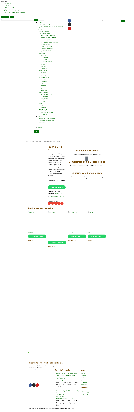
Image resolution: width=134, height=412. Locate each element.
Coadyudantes (45, 57)
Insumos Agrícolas (46, 41)
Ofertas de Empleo (46, 44)
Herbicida (43, 66)
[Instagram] (69, 24)
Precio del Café (8, 5)
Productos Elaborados (47, 48)
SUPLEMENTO (43, 109)
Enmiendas (44, 59)
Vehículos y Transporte (47, 50)
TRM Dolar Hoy (8, 3)
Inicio (27, 141)
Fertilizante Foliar (45, 63)
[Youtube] (69, 28)
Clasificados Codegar (45, 33)
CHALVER (70, 233)
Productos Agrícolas (46, 46)
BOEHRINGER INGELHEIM (58, 196)
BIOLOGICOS (44, 98)
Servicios (40, 116)
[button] (49, 203)
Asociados (40, 29)
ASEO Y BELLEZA (44, 70)
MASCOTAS (47, 141)
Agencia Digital (67, 408)
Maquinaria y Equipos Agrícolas (49, 42)
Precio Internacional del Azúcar (12, 11)
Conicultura (44, 81)
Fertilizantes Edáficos (46, 61)
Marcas (39, 124)
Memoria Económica (44, 24)
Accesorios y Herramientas (48, 35)
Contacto (40, 127)
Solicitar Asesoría (57, 187)
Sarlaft (41, 28)
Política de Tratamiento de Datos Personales (51, 26)
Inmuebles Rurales (45, 39)
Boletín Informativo (44, 31)
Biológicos (43, 55)
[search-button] (123, 21)
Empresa (40, 22)
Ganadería (43, 76)
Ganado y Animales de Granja (49, 37)
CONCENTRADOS (44, 77)
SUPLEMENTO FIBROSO (47, 113)
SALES (41, 103)
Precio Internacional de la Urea (12, 9)
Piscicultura (44, 88)
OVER (49, 239)
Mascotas (43, 72)
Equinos (43, 83)
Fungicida (43, 64)
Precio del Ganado (9, 7)
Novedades (41, 125)
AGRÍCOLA (42, 53)
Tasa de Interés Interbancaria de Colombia (15, 12)
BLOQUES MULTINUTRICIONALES (48, 74)
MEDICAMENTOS (43, 92)
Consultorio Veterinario (45, 122)
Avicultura (43, 79)
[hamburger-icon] (36, 20)
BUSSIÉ (89, 233)
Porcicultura (44, 90)
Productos (40, 52)
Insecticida (44, 68)
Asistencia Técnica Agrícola (46, 120)
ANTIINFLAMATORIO (46, 94)
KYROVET (30, 233)
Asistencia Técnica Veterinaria (47, 118)
